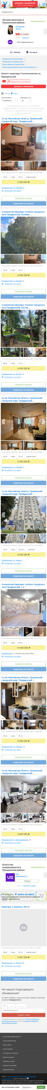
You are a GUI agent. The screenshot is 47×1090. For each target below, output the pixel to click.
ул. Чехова (17, 560)
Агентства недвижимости (12, 1037)
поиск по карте (26, 894)
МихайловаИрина (20, 27)
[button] (45, 31)
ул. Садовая (17, 747)
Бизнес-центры (8, 1057)
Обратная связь (8, 1069)
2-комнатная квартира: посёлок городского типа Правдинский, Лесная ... (23, 306)
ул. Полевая (17, 188)
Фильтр (17, 52)
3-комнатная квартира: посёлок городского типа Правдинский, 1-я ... (23, 585)
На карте (33, 52)
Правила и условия (9, 1065)
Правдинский (7, 188)
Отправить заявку (23, 1015)
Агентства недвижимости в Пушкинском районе (13, 867)
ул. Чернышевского (20, 840)
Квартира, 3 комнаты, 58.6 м (15, 906)
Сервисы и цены (9, 1061)
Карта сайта (7, 1045)
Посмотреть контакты (23, 198)
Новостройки (8, 1049)
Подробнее (26, 1087)
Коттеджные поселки (10, 1053)
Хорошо (41, 1087)
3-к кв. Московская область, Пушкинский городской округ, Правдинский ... (22, 399)
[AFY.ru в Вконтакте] (28, 1078)
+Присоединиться (38, 21)
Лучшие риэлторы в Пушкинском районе (13, 21)
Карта (15, 93)
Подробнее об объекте (23, 203)
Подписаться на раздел (19, 81)
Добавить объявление (25, 4)
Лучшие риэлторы (9, 1041)
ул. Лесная (17, 374)
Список (7, 93)
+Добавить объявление (23, 86)
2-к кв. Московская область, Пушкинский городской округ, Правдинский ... (22, 120)
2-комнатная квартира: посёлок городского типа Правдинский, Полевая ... (23, 213)
